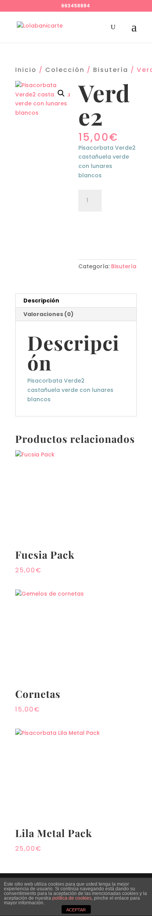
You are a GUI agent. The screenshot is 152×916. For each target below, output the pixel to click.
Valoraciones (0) (48, 314)
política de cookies (72, 898)
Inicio (26, 69)
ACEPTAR (76, 909)
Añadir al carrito (107, 228)
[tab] (76, 301)
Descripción (41, 300)
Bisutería (110, 69)
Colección (65, 69)
